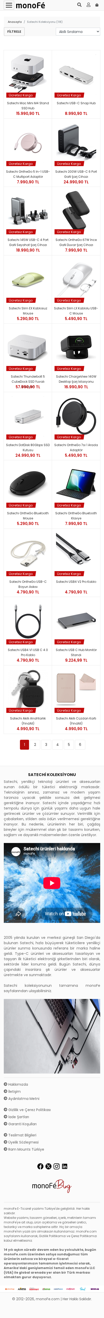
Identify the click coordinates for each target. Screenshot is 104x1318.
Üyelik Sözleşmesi (23, 1142)
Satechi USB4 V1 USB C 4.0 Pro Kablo (28, 652)
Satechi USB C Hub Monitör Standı (76, 652)
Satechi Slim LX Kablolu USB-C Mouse (76, 310)
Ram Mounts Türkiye (25, 1149)
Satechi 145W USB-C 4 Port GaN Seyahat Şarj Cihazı (28, 242)
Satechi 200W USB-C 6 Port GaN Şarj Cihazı (76, 174)
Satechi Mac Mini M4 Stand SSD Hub (28, 105)
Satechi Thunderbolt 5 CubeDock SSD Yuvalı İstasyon (28, 379)
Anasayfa (15, 22)
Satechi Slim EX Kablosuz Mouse (28, 310)
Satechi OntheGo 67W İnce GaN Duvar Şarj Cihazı (76, 242)
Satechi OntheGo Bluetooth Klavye (76, 515)
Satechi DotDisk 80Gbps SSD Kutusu (28, 447)
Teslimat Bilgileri (21, 1135)
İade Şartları (18, 1116)
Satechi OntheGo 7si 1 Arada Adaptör (76, 447)
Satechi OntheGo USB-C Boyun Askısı (28, 584)
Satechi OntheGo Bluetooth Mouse (28, 515)
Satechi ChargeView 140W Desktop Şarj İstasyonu (76, 379)
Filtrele (14, 31)
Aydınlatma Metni (23, 1098)
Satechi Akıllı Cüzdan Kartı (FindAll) (76, 721)
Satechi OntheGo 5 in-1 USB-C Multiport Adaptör (28, 174)
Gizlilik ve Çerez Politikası (29, 1109)
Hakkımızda (17, 1084)
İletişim (14, 1091)
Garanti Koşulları (22, 1124)
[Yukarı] (94, 1310)
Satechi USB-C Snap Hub (76, 103)
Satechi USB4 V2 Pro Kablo (76, 581)
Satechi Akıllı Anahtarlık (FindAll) (28, 721)
